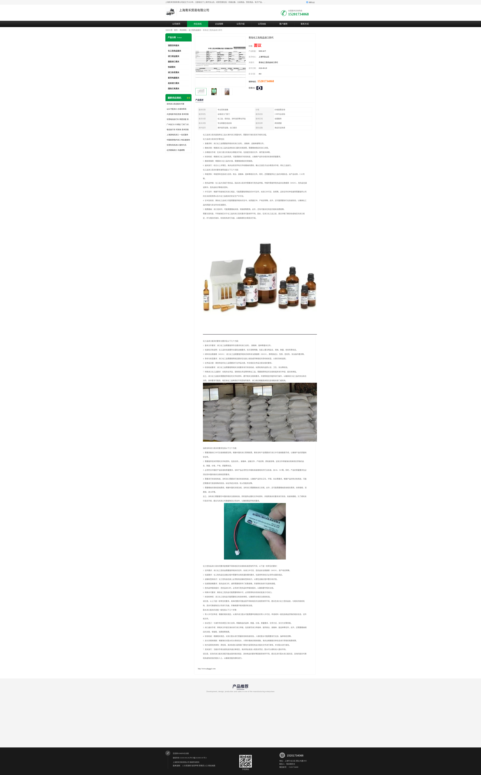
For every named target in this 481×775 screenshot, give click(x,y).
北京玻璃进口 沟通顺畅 (176, 150)
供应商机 (198, 24)
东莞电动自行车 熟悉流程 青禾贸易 (178, 119)
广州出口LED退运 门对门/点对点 (178, 124)
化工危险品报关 (195, 30)
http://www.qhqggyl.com (207, 669)
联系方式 (305, 24)
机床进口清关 (173, 83)
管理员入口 (203, 766)
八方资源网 (186, 766)
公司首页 (176, 24)
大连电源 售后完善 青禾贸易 (178, 114)
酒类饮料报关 (173, 45)
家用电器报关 (173, 78)
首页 (176, 30)
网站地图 (211, 766)
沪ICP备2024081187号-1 (198, 758)
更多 (188, 98)
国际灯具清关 (173, 89)
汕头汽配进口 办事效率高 (176, 109)
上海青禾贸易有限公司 (181, 762)
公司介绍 (240, 24)
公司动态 (262, 24)
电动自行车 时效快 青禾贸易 (178, 130)
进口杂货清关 (173, 72)
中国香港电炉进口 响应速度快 (178, 140)
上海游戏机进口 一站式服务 (177, 135)
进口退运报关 (173, 56)
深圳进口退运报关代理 (175, 104)
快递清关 (171, 67)
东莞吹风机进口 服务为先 (176, 145)
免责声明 (194, 766)
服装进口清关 (173, 62)
